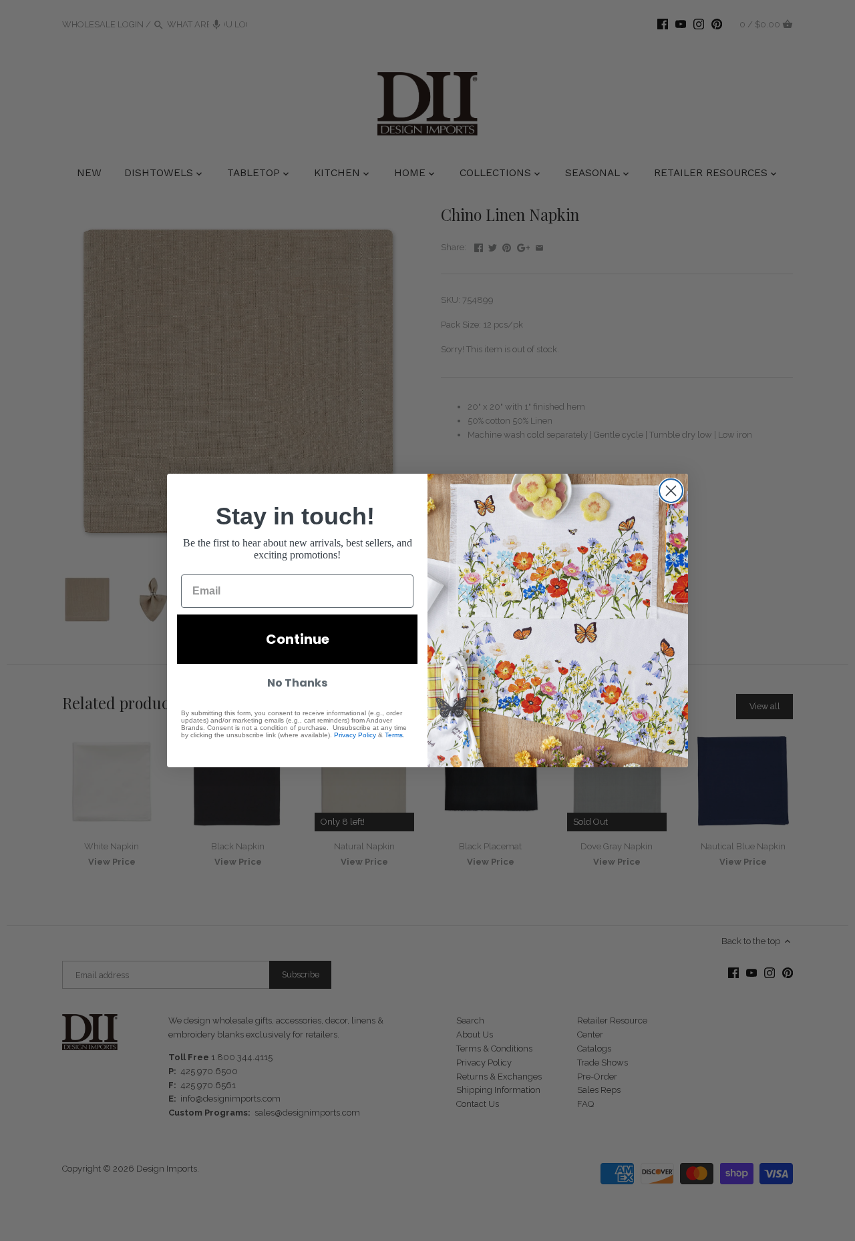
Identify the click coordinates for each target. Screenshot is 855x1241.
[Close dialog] (671, 490)
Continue (297, 639)
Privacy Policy (355, 735)
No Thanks (297, 683)
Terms (394, 735)
